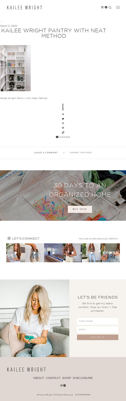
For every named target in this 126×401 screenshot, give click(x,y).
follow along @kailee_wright (98, 239)
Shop (66, 378)
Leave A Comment (46, 153)
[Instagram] (23, 260)
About (38, 378)
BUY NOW (80, 209)
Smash (87, 395)
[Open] (15, 252)
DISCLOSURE (83, 378)
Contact (53, 378)
